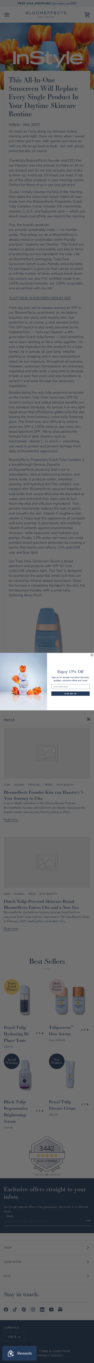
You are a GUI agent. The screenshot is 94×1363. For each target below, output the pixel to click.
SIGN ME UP (70, 694)
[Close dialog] (92, 655)
